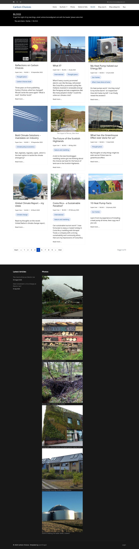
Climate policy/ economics (25, 147)
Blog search (102, 7)
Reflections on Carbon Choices (26, 66)
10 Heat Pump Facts (101, 203)
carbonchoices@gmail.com (117, 2)
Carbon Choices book (24, 82)
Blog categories (114, 7)
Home (55, 7)
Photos (72, 7)
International (58, 74)
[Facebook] (13, 2)
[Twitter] (17, 2)
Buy (124, 7)
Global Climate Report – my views (29, 204)
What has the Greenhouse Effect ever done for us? (104, 136)
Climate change (22, 215)
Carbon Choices (22, 7)
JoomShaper (43, 545)
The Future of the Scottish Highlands (66, 140)
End (60, 250)
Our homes (96, 77)
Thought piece (22, 77)
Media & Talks (83, 7)
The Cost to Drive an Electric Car (24, 278)
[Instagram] (20, 2)
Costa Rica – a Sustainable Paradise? (66, 204)
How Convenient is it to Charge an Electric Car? (24, 286)
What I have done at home (101, 82)
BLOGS (93, 7)
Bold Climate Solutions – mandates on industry (28, 136)
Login (124, 545)
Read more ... (19, 99)
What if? (57, 65)
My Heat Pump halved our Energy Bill (104, 67)
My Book (62, 7)
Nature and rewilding (61, 150)
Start (16, 250)
